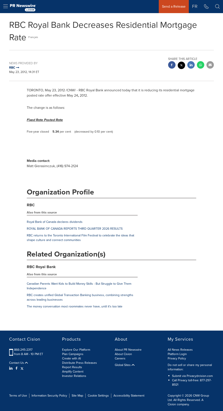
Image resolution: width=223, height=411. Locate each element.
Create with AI (71, 358)
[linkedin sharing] (191, 65)
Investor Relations (74, 376)
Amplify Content (72, 371)
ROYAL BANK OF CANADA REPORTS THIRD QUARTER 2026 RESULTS (75, 228)
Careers (120, 358)
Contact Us (17, 363)
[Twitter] (22, 368)
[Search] (217, 6)
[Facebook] (17, 368)
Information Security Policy (49, 395)
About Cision (123, 354)
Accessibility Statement (128, 395)
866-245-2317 (23, 349)
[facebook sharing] (172, 65)
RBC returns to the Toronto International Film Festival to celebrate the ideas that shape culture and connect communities (80, 237)
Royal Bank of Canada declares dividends (55, 222)
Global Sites (123, 365)
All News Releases (180, 349)
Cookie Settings (98, 395)
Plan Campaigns (72, 354)
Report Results (72, 367)
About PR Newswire (128, 349)
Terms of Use (18, 395)
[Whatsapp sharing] (200, 65)
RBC (31, 205)
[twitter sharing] (181, 66)
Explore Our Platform (76, 349)
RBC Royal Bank (41, 267)
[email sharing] (210, 65)
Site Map (77, 395)
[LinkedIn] (11, 368)
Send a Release (174, 6)
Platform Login (177, 354)
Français (33, 37)
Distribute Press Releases (79, 363)
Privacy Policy (177, 358)
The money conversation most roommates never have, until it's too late (74, 306)
